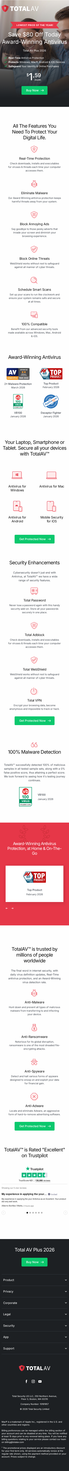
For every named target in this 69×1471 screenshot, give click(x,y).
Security (9, 1325)
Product (8, 1280)
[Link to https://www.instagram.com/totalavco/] (33, 1382)
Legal (7, 1314)
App (6, 1337)
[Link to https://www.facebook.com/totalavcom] (26, 1382)
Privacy (8, 1291)
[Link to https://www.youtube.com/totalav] (40, 1382)
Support (8, 1348)
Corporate (10, 1303)
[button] (34, 90)
